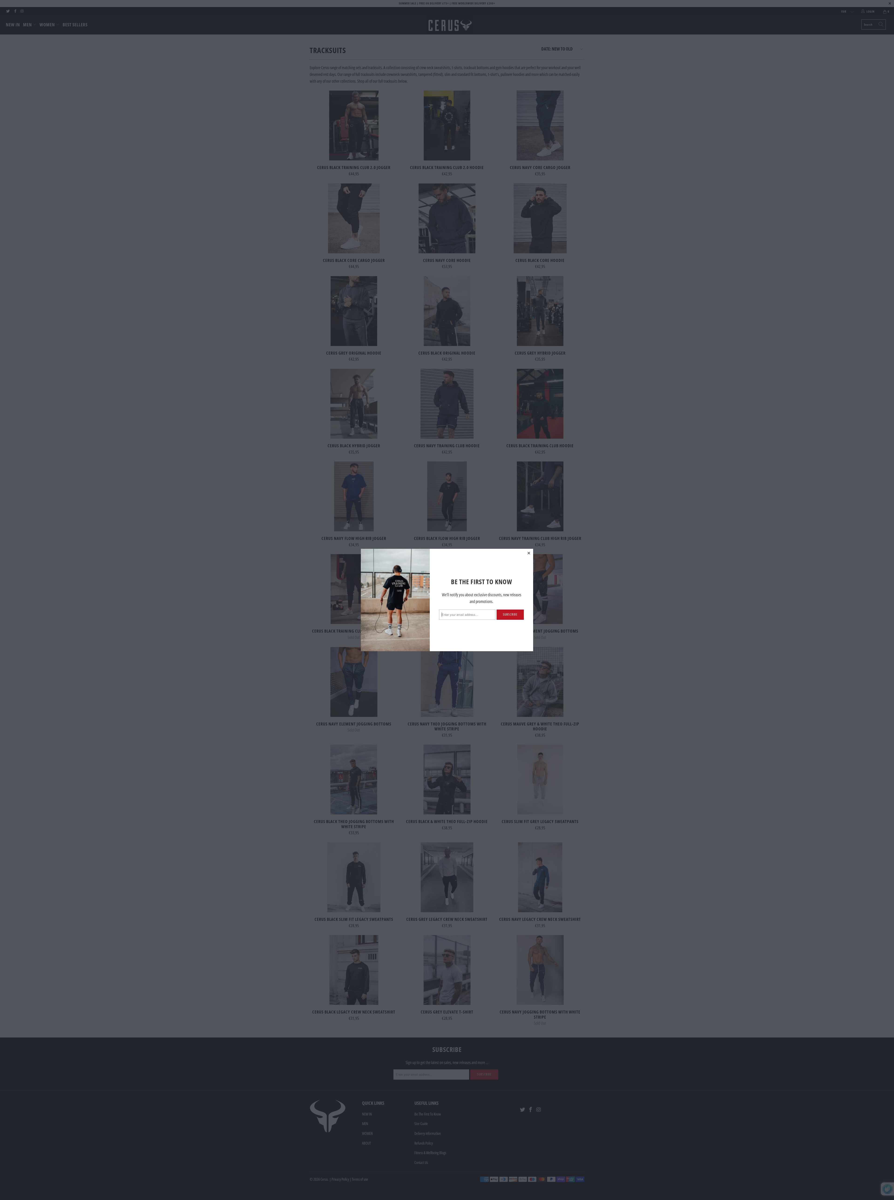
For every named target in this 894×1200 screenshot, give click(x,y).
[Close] (529, 553)
